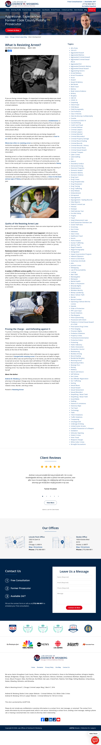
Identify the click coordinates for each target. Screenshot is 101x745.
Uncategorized (76, 422)
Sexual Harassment (77, 390)
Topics (71, 44)
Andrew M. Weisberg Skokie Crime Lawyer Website (22, 693)
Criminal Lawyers (76, 130)
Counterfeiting (76, 123)
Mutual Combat (76, 299)
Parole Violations (76, 313)
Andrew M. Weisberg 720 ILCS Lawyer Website (20, 696)
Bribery (73, 93)
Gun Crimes (75, 229)
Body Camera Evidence (78, 91)
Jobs (72, 263)
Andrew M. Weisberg (12, 379)
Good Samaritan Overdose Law (81, 222)
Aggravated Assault (77, 53)
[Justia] (54, 719)
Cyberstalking (75, 157)
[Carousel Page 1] (43, 496)
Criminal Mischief (77, 134)
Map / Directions (35, 547)
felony (58, 163)
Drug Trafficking (76, 188)
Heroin (73, 238)
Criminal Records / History (80, 145)
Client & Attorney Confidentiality (82, 116)
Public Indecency (76, 345)
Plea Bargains (75, 315)
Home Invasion (76, 240)
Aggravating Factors (78, 71)
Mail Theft (74, 274)
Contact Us (91, 10)
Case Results (46, 10)
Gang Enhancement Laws (79, 220)
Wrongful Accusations (78, 444)
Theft (73, 412)
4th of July (74, 48)
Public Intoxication (77, 347)
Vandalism (74, 431)
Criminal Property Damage (80, 139)
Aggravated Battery (77, 55)
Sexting (73, 383)
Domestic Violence (77, 175)
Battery (73, 89)
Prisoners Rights (76, 331)
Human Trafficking (77, 243)
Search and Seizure (77, 372)
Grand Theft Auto (77, 225)
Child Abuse (75, 107)
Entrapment (75, 195)
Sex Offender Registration (79, 379)
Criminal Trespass (77, 152)
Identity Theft (75, 245)
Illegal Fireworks (76, 247)
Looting (73, 272)
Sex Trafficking (76, 381)
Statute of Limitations (78, 403)
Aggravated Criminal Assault (80, 57)
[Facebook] (42, 719)
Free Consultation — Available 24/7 (81, 2)
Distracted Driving (77, 166)
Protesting (74, 342)
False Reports (75, 202)
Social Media (75, 399)
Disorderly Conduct (77, 164)
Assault (73, 80)
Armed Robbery (76, 73)
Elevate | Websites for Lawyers (82, 728)
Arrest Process (55, 10)
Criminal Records (76, 143)
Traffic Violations (76, 417)
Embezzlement (76, 193)
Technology (75, 410)
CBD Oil (73, 98)
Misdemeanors (76, 288)
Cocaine (73, 118)
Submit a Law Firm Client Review (50, 509)
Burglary (74, 96)
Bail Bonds (74, 84)
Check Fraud (75, 105)
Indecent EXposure (77, 256)
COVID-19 (74, 100)
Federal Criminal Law (78, 204)
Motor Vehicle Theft (77, 295)
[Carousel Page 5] (58, 496)
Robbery (74, 369)
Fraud (73, 218)
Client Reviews (78, 10)
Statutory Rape (76, 406)
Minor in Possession (77, 283)
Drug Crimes (75, 179)
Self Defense (75, 374)
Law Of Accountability (78, 270)
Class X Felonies (76, 114)
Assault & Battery (77, 82)
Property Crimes (76, 335)
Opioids (73, 306)
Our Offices (50, 528)
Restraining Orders (77, 363)
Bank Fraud (75, 87)
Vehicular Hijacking (77, 433)
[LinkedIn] (50, 719)
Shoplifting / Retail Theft (79, 394)
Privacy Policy (49, 667)
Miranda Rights (76, 286)
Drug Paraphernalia (77, 182)
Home (7, 10)
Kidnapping (75, 268)
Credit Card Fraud (77, 125)
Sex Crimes (74, 376)
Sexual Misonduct (77, 392)
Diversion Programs (77, 168)
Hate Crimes (75, 234)
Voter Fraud (75, 437)
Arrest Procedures (77, 75)
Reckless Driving (76, 354)
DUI (72, 159)
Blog (85, 10)
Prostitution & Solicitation (80, 338)
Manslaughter (75, 277)
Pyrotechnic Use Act (77, 349)
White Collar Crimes (77, 442)
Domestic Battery (77, 173)
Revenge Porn (75, 365)
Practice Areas (26, 10)
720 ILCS (73, 50)
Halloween (74, 231)
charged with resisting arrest (24, 356)
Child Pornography (77, 109)
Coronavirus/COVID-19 (78, 121)
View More (50, 503)
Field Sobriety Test (77, 211)
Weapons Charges (77, 440)
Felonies (73, 207)
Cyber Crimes (75, 154)
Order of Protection (77, 308)
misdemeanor (53, 121)
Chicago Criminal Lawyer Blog (18, 37)
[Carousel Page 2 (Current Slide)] (47, 496)
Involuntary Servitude (78, 261)
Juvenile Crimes (76, 265)
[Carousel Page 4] (54, 496)
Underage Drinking (77, 424)
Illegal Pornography (77, 250)
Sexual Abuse (75, 385)
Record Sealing (76, 356)
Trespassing (75, 419)
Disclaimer (40, 667)
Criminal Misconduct (78, 136)
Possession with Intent (78, 320)
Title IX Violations (77, 415)
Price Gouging (75, 329)
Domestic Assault (77, 170)
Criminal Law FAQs (67, 10)
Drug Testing (75, 186)
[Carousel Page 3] (50, 496)
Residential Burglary (78, 358)
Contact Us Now (13, 30)
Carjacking (74, 102)
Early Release (75, 191)
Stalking (73, 401)
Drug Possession (76, 184)
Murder (73, 297)
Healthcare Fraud (77, 236)
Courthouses (37, 10)
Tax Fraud (74, 408)
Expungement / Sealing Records (81, 200)
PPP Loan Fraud (76, 311)
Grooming (74, 227)
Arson (73, 78)
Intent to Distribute (77, 259)
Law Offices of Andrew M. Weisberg (30, 728)
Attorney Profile (16, 10)
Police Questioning (77, 317)
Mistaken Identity (77, 290)
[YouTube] (58, 719)
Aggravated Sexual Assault (80, 68)
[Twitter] (46, 719)
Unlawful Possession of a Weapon (82, 428)
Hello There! (93, 733)
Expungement (75, 197)
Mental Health (75, 281)
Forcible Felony (76, 213)
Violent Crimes (76, 435)
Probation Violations (78, 333)
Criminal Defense (76, 127)
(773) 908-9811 (89, 4)
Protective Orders (77, 340)
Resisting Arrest (18, 390)
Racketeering (75, 351)
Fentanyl (74, 209)
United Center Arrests (78, 426)
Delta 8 (73, 161)
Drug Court (74, 177)
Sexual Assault (75, 388)
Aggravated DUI (76, 64)
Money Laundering (77, 293)
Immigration (75, 252)
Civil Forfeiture (76, 111)
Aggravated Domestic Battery (81, 66)
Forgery (73, 216)
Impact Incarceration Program (81, 254)
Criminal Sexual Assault (79, 150)
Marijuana (74, 279)
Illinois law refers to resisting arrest (18, 143)
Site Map (58, 667)
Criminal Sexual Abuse (78, 148)
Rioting (73, 367)
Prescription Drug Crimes (79, 326)
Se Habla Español (89, 6)
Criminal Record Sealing (79, 141)
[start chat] (95, 740)
